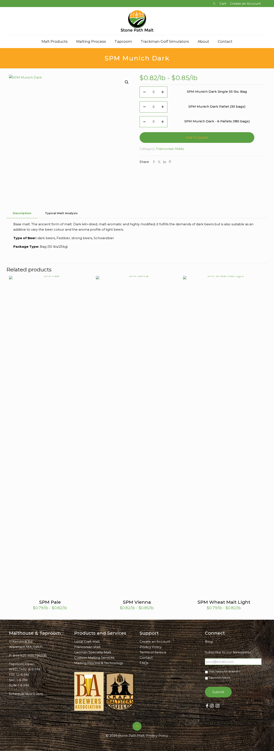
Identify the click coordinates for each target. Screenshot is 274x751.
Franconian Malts (170, 149)
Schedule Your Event (26, 694)
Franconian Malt (87, 647)
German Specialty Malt (92, 652)
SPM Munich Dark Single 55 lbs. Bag (217, 91)
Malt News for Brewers (224, 671)
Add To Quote (197, 137)
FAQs (144, 663)
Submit (218, 692)
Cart (222, 3)
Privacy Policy (151, 647)
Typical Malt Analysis (61, 213)
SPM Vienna (137, 602)
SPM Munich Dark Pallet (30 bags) (217, 106)
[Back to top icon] (137, 726)
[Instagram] (211, 705)
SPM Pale (50, 602)
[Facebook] (207, 705)
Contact (146, 658)
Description (22, 213)
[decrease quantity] (144, 92)
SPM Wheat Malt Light (224, 602)
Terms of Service (153, 652)
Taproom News (219, 677)
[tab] (22, 213)
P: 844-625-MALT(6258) (28, 655)
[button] (127, 82)
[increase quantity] (162, 92)
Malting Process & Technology (98, 663)
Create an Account (245, 3)
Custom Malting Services (94, 658)
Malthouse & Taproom (35, 633)
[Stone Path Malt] (137, 21)
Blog (209, 642)
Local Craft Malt (87, 642)
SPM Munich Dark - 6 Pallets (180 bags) (217, 121)
